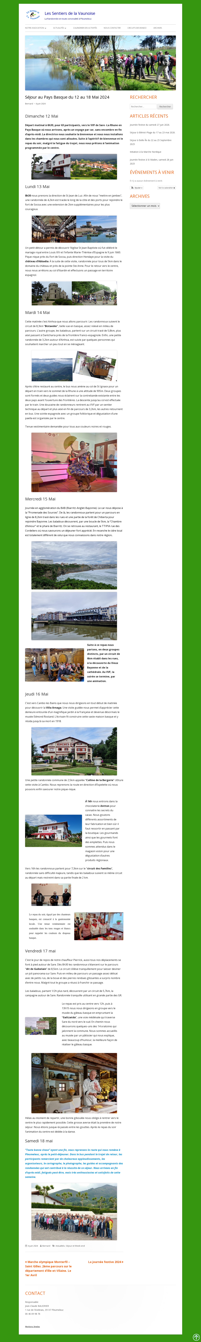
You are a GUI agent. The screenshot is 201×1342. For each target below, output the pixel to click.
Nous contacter (112, 28)
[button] (136, 187)
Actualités (58, 28)
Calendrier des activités (85, 28)
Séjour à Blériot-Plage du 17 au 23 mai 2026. (152, 132)
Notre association (34, 28)
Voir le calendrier (165, 187)
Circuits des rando (137, 28)
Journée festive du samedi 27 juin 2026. (150, 124)
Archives (157, 28)
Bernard (29, 103)
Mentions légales (32, 1327)
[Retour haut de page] (196, 1337)
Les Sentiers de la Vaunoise (70, 13)
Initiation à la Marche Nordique (145, 151)
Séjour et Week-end (75, 1245)
